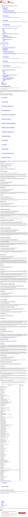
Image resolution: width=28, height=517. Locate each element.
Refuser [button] (22, 514)
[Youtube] (2, 498)
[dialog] (14, 514)
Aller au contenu (2, 0)
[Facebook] (2, 495)
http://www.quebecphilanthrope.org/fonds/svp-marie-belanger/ (7, 337)
